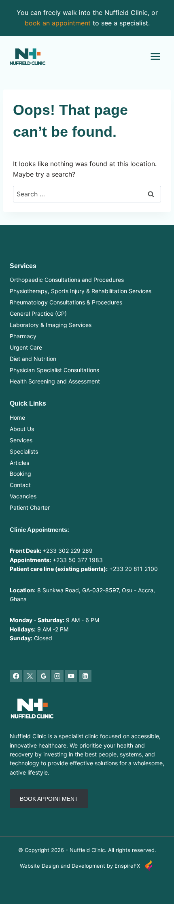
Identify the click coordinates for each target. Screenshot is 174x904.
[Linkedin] (85, 676)
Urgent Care (26, 347)
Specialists (24, 451)
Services (21, 440)
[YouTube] (71, 676)
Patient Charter (30, 507)
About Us (22, 428)
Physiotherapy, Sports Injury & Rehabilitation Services (80, 290)
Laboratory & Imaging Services (50, 324)
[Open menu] (155, 56)
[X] (29, 676)
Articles (19, 462)
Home (17, 417)
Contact (20, 484)
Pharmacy (23, 336)
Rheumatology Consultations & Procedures (66, 302)
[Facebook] (16, 676)
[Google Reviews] (43, 676)
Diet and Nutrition (33, 358)
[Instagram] (57, 676)
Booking (20, 473)
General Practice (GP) (38, 313)
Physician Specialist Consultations (54, 370)
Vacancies (23, 496)
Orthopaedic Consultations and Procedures (67, 279)
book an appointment (59, 23)
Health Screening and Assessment (55, 381)
